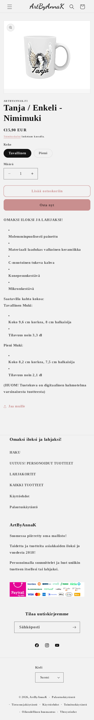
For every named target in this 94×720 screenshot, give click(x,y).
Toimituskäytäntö (75, 704)
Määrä (8, 164)
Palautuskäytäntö (24, 507)
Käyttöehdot (20, 496)
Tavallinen (17, 153)
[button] (9, 6)
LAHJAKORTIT (23, 474)
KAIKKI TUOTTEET (27, 485)
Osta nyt (47, 205)
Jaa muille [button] (16, 406)
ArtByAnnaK (38, 697)
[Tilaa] (74, 627)
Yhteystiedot (68, 711)
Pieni (46, 154)
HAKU (15, 452)
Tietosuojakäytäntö (25, 704)
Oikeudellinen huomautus (38, 711)
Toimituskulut (12, 136)
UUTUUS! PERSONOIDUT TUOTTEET (41, 463)
